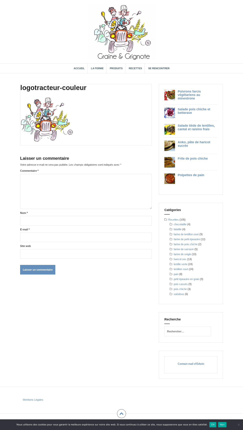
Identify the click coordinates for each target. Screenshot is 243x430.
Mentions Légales (33, 399)
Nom (24, 212)
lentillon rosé (181, 269)
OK (213, 424)
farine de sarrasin (184, 249)
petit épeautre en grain (186, 279)
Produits (116, 68)
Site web (25, 245)
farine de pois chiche (185, 244)
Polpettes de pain (191, 175)
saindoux (179, 294)
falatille (177, 229)
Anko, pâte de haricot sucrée (194, 143)
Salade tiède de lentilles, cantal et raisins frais (196, 127)
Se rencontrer (159, 68)
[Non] (238, 424)
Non (222, 424)
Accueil (79, 68)
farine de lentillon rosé (186, 234)
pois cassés (181, 284)
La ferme (97, 68)
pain (176, 274)
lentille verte (180, 264)
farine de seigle (182, 254)
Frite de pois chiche (193, 158)
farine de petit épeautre (187, 239)
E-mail (25, 229)
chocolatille (180, 224)
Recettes (135, 68)
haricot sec (180, 259)
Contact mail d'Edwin (191, 363)
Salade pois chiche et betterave (194, 111)
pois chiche (180, 289)
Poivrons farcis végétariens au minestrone (189, 95)
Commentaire (29, 170)
